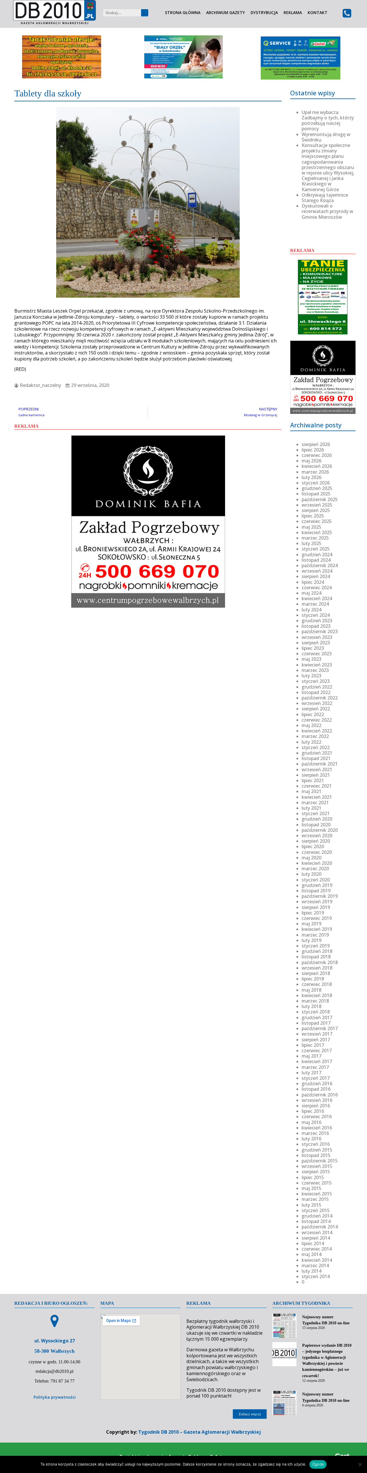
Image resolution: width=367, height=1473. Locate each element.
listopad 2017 (316, 1023)
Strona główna (182, 12)
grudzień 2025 (317, 488)
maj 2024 (311, 593)
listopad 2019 (316, 890)
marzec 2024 (315, 604)
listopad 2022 (316, 692)
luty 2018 (311, 1006)
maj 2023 (311, 659)
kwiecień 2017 (317, 1061)
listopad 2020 (316, 824)
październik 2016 (320, 1095)
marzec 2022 (315, 736)
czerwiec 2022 (317, 720)
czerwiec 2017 (317, 1050)
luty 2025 (311, 543)
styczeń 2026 (316, 483)
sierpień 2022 (316, 709)
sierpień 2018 (316, 973)
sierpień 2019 (316, 907)
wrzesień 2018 (317, 968)
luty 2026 (311, 477)
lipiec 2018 (313, 979)
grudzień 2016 (317, 1083)
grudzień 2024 (317, 554)
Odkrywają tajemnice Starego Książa (325, 197)
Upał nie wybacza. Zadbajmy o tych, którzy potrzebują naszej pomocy (328, 120)
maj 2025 (311, 527)
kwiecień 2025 (317, 532)
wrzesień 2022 (317, 703)
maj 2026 (311, 461)
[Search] (144, 12)
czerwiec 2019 (317, 918)
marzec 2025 (315, 538)
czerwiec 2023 (317, 653)
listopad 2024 (316, 560)
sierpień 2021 (316, 775)
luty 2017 (311, 1072)
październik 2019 (320, 896)
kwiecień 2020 (317, 863)
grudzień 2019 (317, 885)
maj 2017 (311, 1056)
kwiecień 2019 (317, 929)
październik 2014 (320, 1227)
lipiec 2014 (313, 1243)
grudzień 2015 (317, 1150)
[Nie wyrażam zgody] (360, 1464)
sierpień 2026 (316, 444)
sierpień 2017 (316, 1039)
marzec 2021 (315, 802)
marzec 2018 (315, 1001)
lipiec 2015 (313, 1177)
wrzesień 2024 (317, 571)
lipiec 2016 (313, 1111)
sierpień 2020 (316, 841)
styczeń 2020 (316, 880)
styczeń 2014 (316, 1276)
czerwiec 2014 (317, 1249)
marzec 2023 (315, 670)
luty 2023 (311, 675)
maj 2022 (311, 725)
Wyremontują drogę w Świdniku (326, 137)
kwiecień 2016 (317, 1128)
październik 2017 (320, 1028)
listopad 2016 (316, 1089)
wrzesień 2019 (317, 901)
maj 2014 (311, 1254)
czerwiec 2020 (317, 852)
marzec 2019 (315, 935)
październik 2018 (320, 962)
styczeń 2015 (316, 1210)
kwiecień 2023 (317, 665)
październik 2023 (320, 631)
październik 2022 (320, 698)
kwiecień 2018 (317, 995)
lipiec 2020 (313, 846)
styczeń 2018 (316, 1012)
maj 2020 (311, 857)
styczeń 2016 (316, 1144)
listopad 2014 (316, 1221)
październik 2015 (320, 1161)
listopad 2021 (316, 758)
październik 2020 (320, 830)
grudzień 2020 (317, 819)
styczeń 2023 (316, 681)
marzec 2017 (315, 1067)
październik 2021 (320, 764)
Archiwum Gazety (225, 12)
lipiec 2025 (313, 516)
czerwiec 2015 (317, 1183)
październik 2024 (320, 565)
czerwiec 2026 (317, 455)
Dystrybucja (264, 12)
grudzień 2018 (317, 951)
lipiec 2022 (313, 714)
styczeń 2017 (316, 1078)
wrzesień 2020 (317, 835)
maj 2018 (311, 990)
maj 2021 (311, 791)
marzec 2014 (315, 1265)
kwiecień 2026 (317, 466)
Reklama (293, 12)
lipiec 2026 (313, 450)
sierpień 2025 (316, 510)
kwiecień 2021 (317, 797)
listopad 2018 (316, 956)
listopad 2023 (316, 626)
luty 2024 (311, 609)
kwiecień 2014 (317, 1260)
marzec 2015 (315, 1199)
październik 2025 (320, 499)
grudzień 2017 (317, 1017)
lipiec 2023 (313, 648)
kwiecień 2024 (317, 598)
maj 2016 (311, 1122)
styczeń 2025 (316, 549)
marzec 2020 (315, 868)
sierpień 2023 (316, 642)
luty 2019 (311, 940)
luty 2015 (311, 1205)
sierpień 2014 (316, 1238)
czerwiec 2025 (317, 521)
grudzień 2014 (317, 1216)
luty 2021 (311, 808)
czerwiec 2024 (317, 587)
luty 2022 (311, 742)
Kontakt (317, 12)
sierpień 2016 (316, 1105)
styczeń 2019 (316, 946)
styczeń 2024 (316, 615)
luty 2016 (311, 1138)
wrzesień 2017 (317, 1034)
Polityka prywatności (55, 1397)
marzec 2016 (315, 1133)
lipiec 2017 (313, 1045)
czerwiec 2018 (317, 984)
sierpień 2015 (316, 1171)
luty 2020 (311, 874)
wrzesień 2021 (317, 769)
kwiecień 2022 (317, 731)
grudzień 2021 (317, 753)
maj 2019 (311, 923)
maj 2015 (311, 1188)
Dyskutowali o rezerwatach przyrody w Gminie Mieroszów (327, 211)
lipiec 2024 (313, 582)
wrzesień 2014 (317, 1232)
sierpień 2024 (316, 576)
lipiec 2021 (313, 780)
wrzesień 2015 (317, 1166)
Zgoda (318, 1464)
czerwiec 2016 (317, 1116)
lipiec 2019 (313, 913)
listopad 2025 (316, 494)
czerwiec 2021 (317, 786)
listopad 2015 (316, 1155)
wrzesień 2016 (317, 1100)
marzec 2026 (315, 472)
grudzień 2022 (317, 687)
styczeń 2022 (316, 747)
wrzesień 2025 (317, 505)
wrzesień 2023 (317, 637)
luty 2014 (311, 1271)
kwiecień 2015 (317, 1194)
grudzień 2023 (317, 620)
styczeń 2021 (316, 813)
